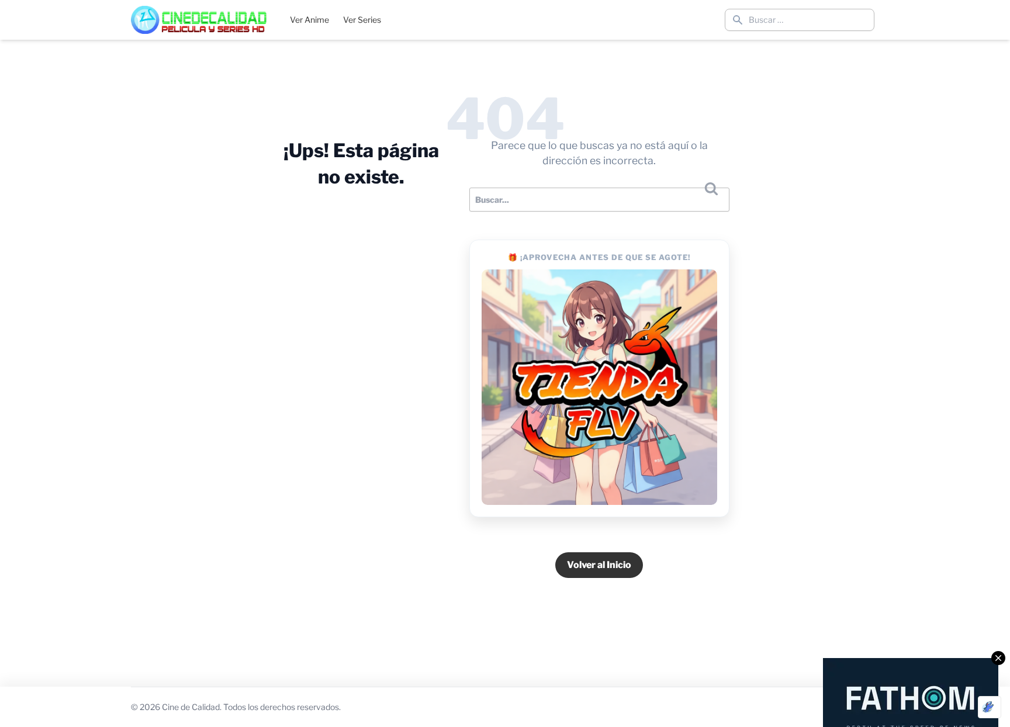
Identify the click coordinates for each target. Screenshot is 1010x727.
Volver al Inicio (599, 564)
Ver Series (362, 20)
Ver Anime (309, 20)
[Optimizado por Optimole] (989, 707)
